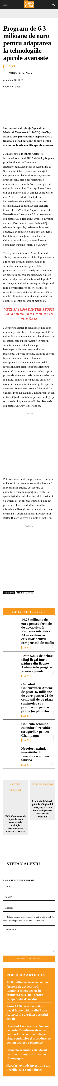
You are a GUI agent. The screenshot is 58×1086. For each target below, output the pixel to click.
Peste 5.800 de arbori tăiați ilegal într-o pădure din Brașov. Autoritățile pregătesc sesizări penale (37, 663)
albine (20, 593)
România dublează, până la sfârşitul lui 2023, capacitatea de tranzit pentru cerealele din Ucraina (42, 809)
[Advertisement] (29, 444)
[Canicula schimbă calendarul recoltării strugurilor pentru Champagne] (11, 729)
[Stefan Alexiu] (6, 73)
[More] (43, 94)
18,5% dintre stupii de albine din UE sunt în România (29, 314)
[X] (14, 94)
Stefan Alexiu (25, 73)
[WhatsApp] (28, 94)
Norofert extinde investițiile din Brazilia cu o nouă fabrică (35, 754)
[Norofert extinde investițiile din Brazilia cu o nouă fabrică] (11, 753)
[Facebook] (6, 94)
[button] (5, 4)
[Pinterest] (21, 94)
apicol (29, 593)
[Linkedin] (36, 94)
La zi (25, 647)
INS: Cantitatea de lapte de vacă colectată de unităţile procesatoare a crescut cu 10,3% (15, 824)
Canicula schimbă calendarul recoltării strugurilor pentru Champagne (36, 729)
